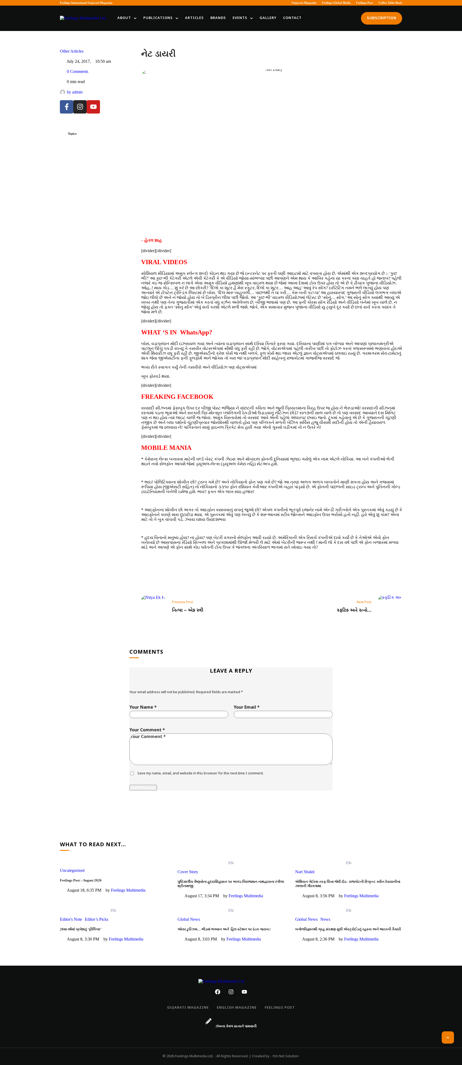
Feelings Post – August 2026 (81, 880)
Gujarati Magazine (304, 2)
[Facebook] (217, 991)
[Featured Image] (231, 862)
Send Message (143, 788)
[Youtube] (93, 107)
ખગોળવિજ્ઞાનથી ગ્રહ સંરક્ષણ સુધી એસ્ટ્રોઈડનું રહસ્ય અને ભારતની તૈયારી (348, 929)
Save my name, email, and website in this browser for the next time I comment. (200, 773)
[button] (135, 18)
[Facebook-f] (66, 107)
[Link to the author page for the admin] (62, 92)
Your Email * (247, 708)
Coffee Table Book (390, 2)
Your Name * (143, 708)
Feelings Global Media (336, 2)
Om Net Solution (285, 1056)
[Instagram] (80, 107)
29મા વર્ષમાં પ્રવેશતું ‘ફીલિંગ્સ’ (80, 929)
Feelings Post (364, 2)
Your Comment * (147, 730)
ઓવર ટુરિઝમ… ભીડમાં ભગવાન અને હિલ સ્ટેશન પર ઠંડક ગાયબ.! (224, 929)
